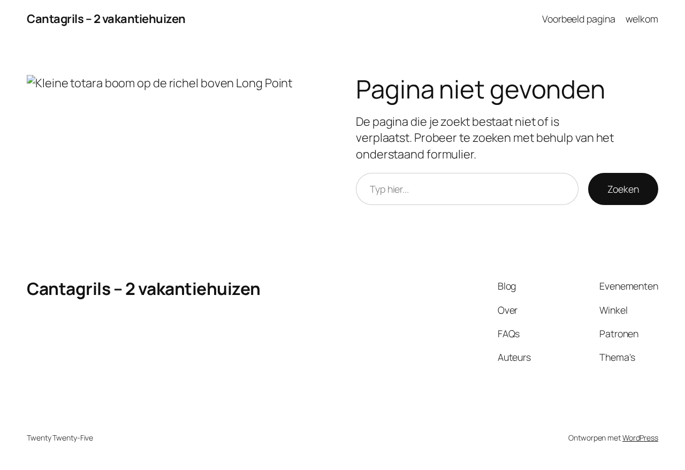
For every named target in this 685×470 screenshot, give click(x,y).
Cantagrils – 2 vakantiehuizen (106, 19)
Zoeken (623, 189)
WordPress (640, 438)
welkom (642, 18)
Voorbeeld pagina (578, 18)
